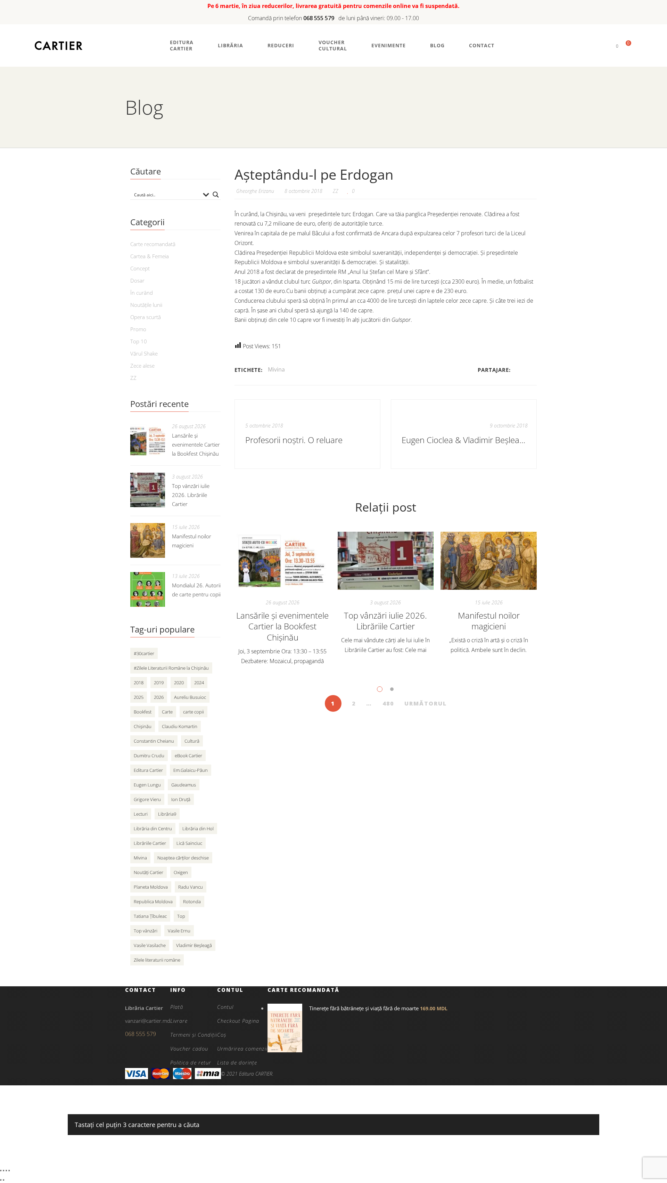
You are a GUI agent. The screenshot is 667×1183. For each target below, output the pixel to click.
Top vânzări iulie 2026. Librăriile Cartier (385, 621)
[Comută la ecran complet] (3, 1170)
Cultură (191, 741)
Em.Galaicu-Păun (190, 770)
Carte (167, 712)
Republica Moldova (153, 901)
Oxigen (181, 872)
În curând (141, 292)
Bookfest (142, 712)
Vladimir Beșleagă (194, 945)
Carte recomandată (152, 243)
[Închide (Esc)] (9, 1170)
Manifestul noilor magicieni (489, 621)
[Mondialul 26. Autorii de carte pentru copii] (147, 589)
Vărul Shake (144, 353)
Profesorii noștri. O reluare (294, 440)
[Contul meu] (605, 45)
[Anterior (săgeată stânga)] (0, 1180)
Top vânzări (145, 931)
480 (388, 703)
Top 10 (138, 341)
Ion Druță (180, 799)
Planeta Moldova (151, 887)
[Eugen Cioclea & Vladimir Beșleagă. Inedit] (464, 434)
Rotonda (192, 901)
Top (181, 916)
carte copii (193, 712)
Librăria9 (167, 814)
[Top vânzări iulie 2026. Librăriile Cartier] (386, 561)
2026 (159, 697)
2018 (138, 682)
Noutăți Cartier (148, 872)
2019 (159, 682)
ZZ (335, 191)
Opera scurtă (145, 316)
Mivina (276, 369)
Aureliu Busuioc (190, 697)
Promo (138, 329)
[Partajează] (6, 1170)
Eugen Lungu (147, 785)
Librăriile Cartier (150, 843)
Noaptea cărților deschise (183, 858)
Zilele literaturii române (157, 960)
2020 (179, 682)
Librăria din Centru (153, 828)
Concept (140, 268)
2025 (138, 697)
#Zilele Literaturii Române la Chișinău (171, 668)
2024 (199, 682)
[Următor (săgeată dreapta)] (3, 1180)
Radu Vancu (190, 887)
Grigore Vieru (147, 799)
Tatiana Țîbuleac (150, 916)
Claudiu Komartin (179, 726)
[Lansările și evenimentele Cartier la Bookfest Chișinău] (282, 561)
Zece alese (142, 365)
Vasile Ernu (179, 931)
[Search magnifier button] (216, 194)
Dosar (137, 280)
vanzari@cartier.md (147, 1020)
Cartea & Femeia (149, 256)
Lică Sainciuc (189, 843)
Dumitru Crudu (149, 755)
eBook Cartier (188, 755)
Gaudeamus (183, 785)
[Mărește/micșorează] (0, 1170)
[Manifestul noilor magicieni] (488, 561)
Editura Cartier (148, 770)
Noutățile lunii (146, 304)
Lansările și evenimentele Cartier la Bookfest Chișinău (282, 626)
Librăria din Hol (198, 828)
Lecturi (141, 814)
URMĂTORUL (425, 703)
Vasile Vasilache (150, 945)
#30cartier (144, 653)
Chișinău (142, 726)
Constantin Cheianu (154, 741)
